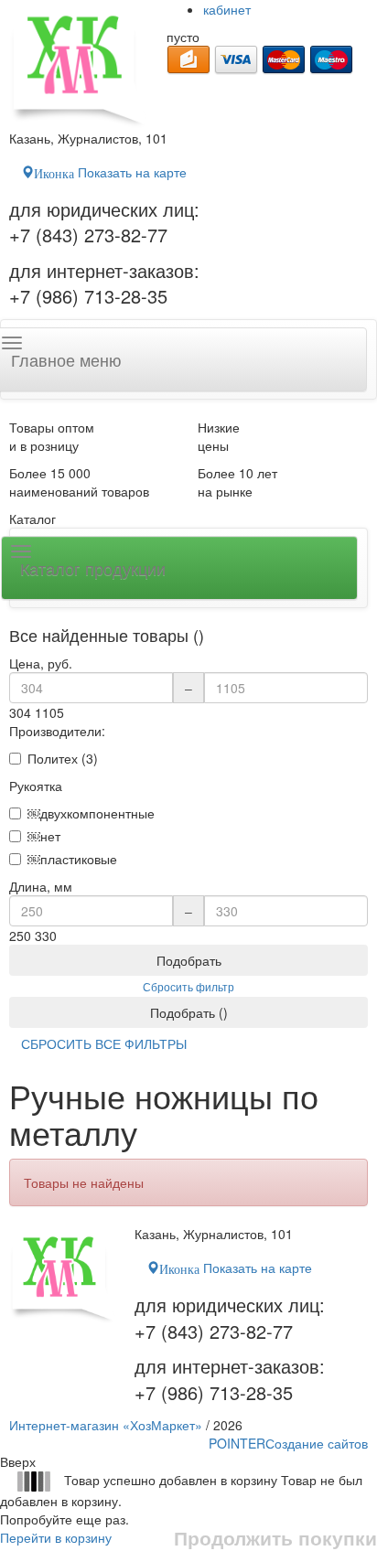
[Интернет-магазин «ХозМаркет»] (78, 64)
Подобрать (188, 960)
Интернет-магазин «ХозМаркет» (105, 1425)
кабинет (227, 9)
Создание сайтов (288, 1443)
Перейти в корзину (56, 1537)
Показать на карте (110, 172)
